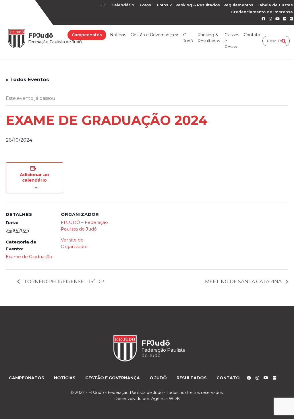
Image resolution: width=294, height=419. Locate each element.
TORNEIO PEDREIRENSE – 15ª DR (63, 281)
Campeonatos (87, 34)
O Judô (188, 37)
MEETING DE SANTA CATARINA (244, 281)
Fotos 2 (164, 5)
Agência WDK (165, 398)
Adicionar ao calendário (34, 177)
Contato (252, 34)
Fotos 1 (147, 5)
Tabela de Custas (275, 5)
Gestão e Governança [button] (153, 34)
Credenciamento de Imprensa (262, 11)
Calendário (122, 5)
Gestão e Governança (112, 377)
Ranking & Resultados (197, 5)
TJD (102, 5)
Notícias (118, 34)
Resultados (192, 377)
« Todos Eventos (27, 79)
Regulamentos (238, 5)
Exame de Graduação (29, 256)
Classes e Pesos (232, 40)
